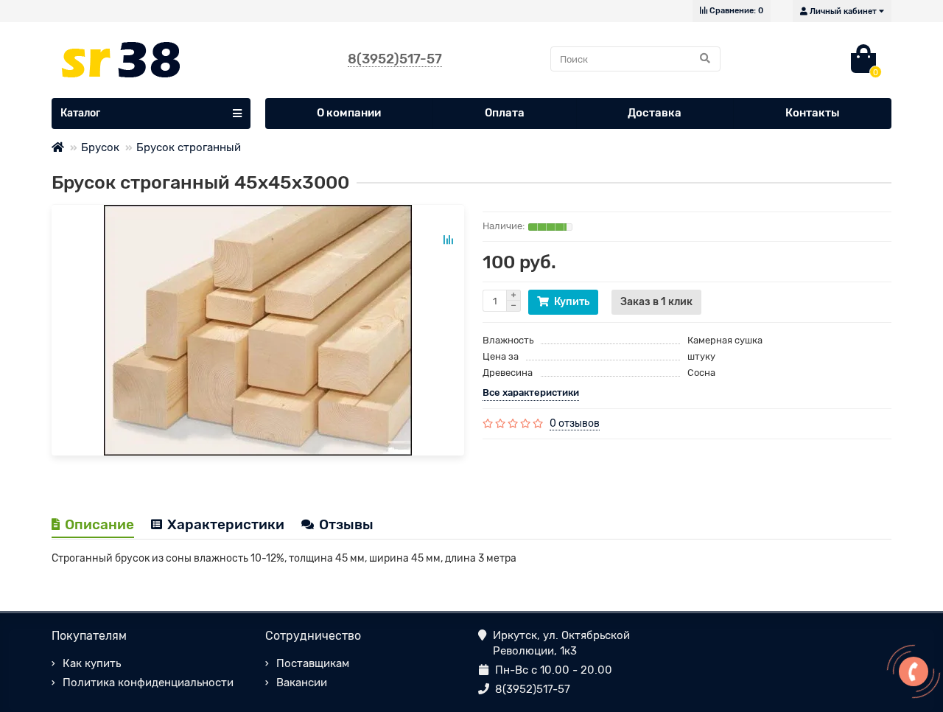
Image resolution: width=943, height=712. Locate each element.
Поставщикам (312, 663)
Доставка (654, 112)
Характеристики (225, 524)
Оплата (505, 112)
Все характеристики (531, 392)
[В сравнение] (448, 239)
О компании (349, 112)
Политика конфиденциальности (148, 682)
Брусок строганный (188, 147)
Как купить (92, 663)
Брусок (100, 147)
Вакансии (301, 682)
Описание (99, 524)
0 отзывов (575, 423)
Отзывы (346, 524)
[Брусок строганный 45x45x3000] (258, 330)
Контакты (812, 112)
